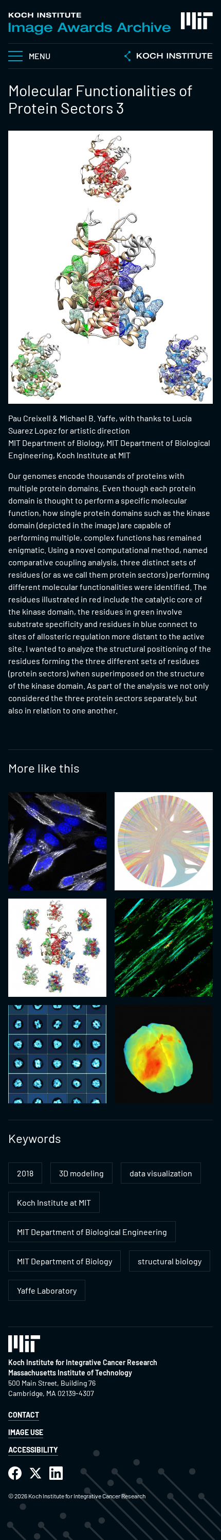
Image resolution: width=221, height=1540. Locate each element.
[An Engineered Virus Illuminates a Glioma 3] (164, 1054)
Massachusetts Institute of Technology (70, 1372)
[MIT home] (197, 20)
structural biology (169, 1261)
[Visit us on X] (35, 1473)
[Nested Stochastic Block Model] (164, 841)
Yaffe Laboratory (47, 1290)
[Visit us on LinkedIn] (56, 1473)
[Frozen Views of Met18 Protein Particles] (57, 1054)
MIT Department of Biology (64, 1261)
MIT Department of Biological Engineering (92, 1232)
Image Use (25, 1432)
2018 (25, 1173)
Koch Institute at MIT (54, 1202)
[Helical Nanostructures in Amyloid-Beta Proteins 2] (164, 948)
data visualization (161, 1173)
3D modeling (81, 1173)
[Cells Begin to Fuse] (57, 841)
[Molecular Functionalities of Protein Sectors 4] (57, 948)
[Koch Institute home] (168, 57)
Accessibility (33, 1449)
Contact (23, 1414)
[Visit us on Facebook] (15, 1473)
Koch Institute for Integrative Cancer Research (82, 1362)
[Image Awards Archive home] (89, 23)
